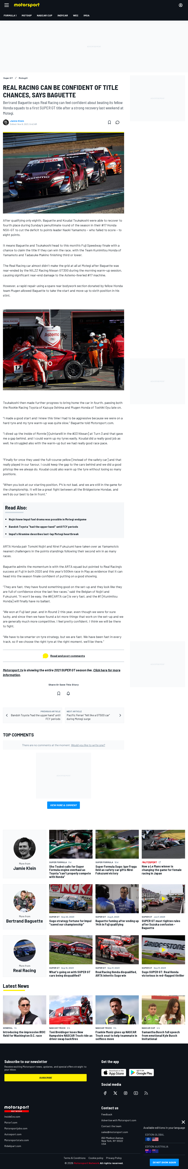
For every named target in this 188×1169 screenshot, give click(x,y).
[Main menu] (7, 5)
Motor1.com (10, 1122)
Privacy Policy (114, 1157)
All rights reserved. (111, 1163)
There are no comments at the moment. (63, 745)
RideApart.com (12, 1146)
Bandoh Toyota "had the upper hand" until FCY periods (43, 526)
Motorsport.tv (13, 670)
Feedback (106, 1114)
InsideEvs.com (12, 1116)
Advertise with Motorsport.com (118, 1120)
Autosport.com (12, 1134)
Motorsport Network (86, 1163)
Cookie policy (95, 1157)
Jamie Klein (17, 121)
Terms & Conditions (75, 1157)
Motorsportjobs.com (15, 1128)
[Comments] (118, 122)
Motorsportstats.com (16, 1140)
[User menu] (180, 5)
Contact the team (111, 1126)
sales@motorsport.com (114, 1132)
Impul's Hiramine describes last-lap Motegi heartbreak (44, 534)
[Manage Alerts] (68, 693)
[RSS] (146, 1093)
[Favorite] (109, 122)
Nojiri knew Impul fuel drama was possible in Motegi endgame (47, 519)
